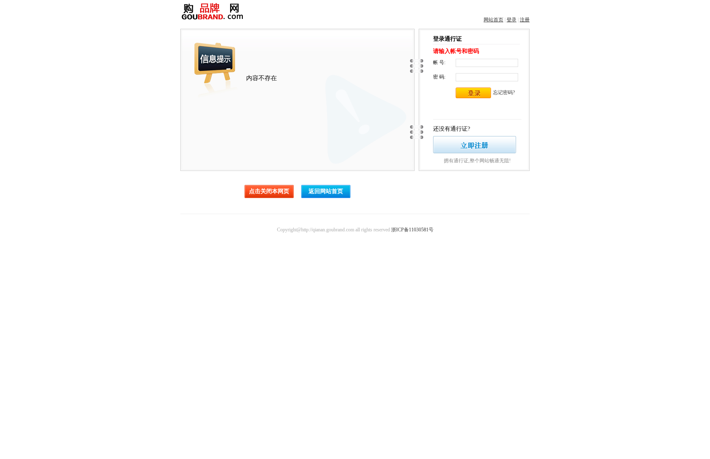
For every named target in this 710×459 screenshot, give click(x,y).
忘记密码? (504, 92)
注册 (525, 20)
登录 (511, 20)
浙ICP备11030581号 (412, 230)
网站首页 (493, 20)
